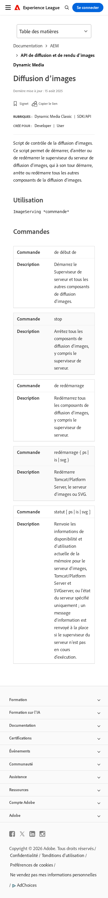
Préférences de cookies (31, 865)
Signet (24, 103)
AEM (54, 46)
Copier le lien (48, 103)
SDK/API (84, 116)
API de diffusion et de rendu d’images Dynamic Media (53, 60)
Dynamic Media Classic (53, 116)
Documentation (28, 46)
